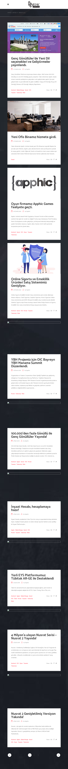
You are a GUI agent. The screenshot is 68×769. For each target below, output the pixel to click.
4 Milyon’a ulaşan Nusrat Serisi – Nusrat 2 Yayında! (34, 636)
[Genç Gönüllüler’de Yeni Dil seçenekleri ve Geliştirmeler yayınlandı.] (34, 37)
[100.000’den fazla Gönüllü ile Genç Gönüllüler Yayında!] (34, 415)
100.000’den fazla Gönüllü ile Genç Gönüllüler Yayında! (31, 435)
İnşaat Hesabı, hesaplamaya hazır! (30, 508)
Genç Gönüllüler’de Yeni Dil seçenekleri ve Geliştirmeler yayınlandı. (30, 62)
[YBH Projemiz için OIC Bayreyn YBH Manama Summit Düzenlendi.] (34, 338)
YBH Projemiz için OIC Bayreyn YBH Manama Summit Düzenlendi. (33, 363)
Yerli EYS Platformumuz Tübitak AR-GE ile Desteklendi (32, 577)
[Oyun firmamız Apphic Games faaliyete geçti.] (34, 183)
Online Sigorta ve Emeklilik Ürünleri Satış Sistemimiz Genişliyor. (30, 282)
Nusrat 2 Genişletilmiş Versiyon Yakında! (33, 715)
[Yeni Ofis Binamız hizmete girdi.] (34, 116)
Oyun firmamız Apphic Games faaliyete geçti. (32, 205)
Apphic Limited (12, 13)
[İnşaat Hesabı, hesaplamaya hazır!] (34, 487)
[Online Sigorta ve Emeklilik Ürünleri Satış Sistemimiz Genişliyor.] (34, 258)
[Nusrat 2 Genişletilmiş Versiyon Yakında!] (34, 691)
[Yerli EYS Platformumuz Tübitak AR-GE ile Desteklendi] (34, 555)
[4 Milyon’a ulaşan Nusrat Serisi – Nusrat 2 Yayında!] (34, 619)
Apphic (28, 69)
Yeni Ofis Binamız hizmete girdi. (33, 137)
